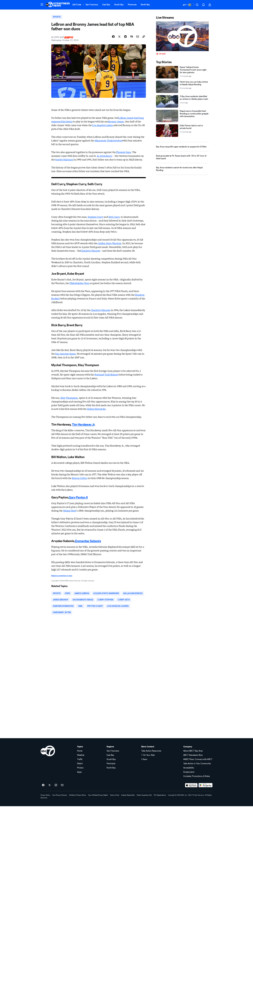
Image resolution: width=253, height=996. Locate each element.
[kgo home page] (48, 751)
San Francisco (92, 4)
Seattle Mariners (64, 159)
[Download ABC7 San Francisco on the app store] (191, 785)
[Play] (182, 36)
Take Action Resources (151, 751)
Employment (188, 772)
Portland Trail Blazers (106, 374)
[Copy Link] (143, 36)
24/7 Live (76, 4)
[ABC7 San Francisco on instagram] (56, 785)
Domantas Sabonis (88, 541)
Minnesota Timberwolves (108, 140)
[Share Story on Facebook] (113, 36)
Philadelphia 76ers (79, 283)
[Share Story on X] (119, 36)
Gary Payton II (78, 497)
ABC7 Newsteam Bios (193, 755)
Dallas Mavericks (96, 408)
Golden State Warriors (109, 243)
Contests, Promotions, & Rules (196, 776)
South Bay (118, 4)
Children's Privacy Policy (77, 795)
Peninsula (132, 4)
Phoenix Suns (123, 152)
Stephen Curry (95, 216)
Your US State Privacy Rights (98, 795)
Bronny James (116, 121)
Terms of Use (114, 795)
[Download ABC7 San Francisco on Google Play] (205, 785)
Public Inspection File (144, 795)
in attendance (104, 155)
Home (79, 751)
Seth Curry (114, 216)
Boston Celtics (79, 478)
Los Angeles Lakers (102, 125)
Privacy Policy (45, 795)
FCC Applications (160, 795)
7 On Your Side (148, 755)
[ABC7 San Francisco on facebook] (43, 785)
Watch (80, 763)
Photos (80, 768)
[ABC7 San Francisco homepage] (58, 5)
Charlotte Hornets (90, 250)
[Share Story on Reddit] (125, 36)
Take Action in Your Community (197, 763)
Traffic (80, 759)
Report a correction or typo (61, 575)
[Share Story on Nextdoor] (131, 36)
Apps (79, 772)
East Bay (106, 4)
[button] (42, 4)
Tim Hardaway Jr (83, 424)
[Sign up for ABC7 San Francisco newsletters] (62, 785)
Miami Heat (69, 510)
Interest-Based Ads (128, 795)
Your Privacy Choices (59, 795)
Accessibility (188, 768)
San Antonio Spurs (65, 353)
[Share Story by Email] (137, 36)
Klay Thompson (69, 397)
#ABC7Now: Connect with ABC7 (197, 759)
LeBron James (126, 117)
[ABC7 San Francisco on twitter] (49, 785)
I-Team (144, 759)
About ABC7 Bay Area (193, 751)
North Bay (145, 4)
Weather (80, 755)
